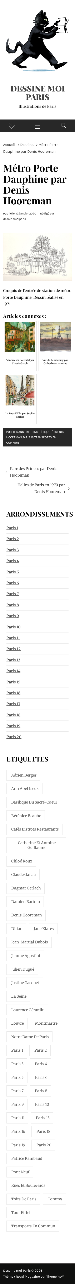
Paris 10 (13, 627)
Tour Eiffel (20, 1212)
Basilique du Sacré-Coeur (34, 802)
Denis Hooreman (26, 915)
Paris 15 (13, 682)
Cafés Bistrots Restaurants (35, 829)
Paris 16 (28, 437)
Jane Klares (44, 928)
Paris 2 (12, 539)
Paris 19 (13, 726)
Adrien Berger (23, 775)
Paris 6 (12, 583)
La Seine (18, 996)
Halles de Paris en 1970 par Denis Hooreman (41, 488)
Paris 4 (12, 561)
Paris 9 (12, 616)
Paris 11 (13, 638)
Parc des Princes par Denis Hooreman (33, 472)
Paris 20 (13, 737)
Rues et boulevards (28, 1185)
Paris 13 (13, 660)
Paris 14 (13, 671)
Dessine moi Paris (37, 92)
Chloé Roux (21, 861)
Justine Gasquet (25, 982)
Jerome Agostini (25, 955)
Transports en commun (33, 1226)
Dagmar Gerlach (26, 888)
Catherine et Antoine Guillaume (37, 845)
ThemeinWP (55, 1276)
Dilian (16, 928)
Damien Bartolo (25, 901)
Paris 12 (13, 649)
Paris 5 (12, 572)
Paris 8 (12, 605)
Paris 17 (13, 704)
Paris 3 (12, 550)
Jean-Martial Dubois (29, 942)
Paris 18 (13, 715)
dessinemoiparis (14, 219)
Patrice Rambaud (26, 1158)
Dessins (32, 432)
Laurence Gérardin (28, 1010)
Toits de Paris (23, 1199)
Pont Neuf (20, 1172)
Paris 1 (12, 528)
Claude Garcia (23, 874)
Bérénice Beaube (26, 815)
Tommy (55, 1199)
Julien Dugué (22, 969)
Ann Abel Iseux (25, 788)
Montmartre (46, 1023)
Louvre (17, 1023)
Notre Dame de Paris (30, 1036)
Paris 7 (12, 594)
